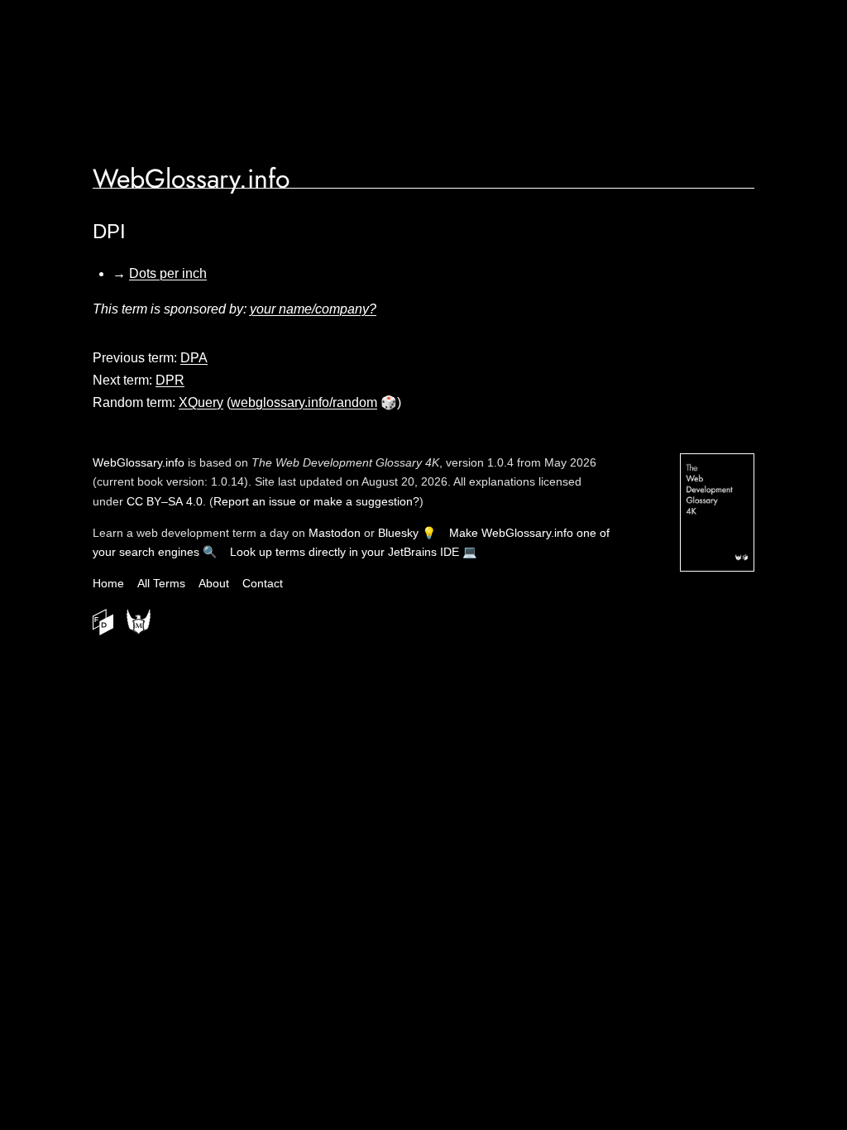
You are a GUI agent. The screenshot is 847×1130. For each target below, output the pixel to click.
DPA (194, 358)
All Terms (161, 583)
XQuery (201, 402)
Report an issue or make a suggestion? (316, 501)
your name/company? (313, 309)
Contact (262, 583)
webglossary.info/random (304, 402)
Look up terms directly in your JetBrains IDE (344, 551)
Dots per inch (168, 273)
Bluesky (398, 532)
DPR (170, 380)
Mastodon (335, 532)
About (214, 583)
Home (108, 583)
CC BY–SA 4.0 (165, 501)
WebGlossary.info (191, 179)
